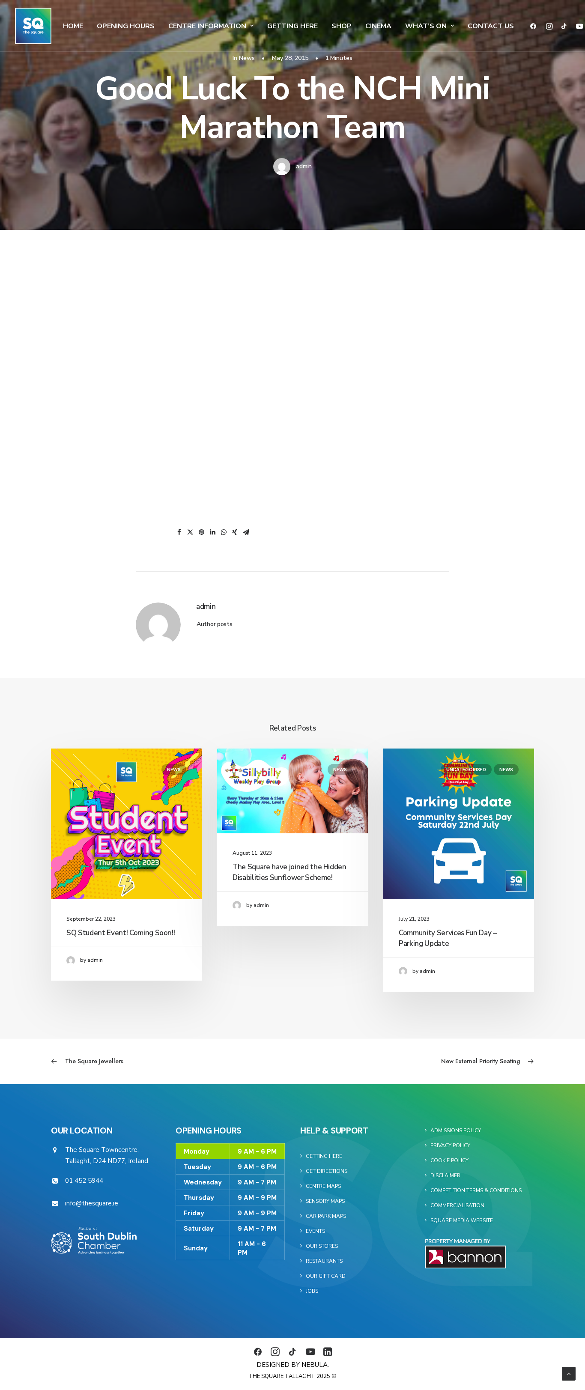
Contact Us (491, 26)
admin (304, 166)
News (247, 58)
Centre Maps (323, 1186)
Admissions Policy (455, 1130)
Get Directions (326, 1171)
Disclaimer (445, 1175)
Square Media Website (461, 1220)
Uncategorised (466, 770)
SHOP (341, 26)
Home (73, 26)
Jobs (312, 1291)
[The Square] (33, 26)
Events (315, 1231)
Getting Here (292, 26)
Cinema (378, 26)
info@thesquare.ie (91, 1203)
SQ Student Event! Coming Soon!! (120, 933)
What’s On (426, 26)
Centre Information (207, 26)
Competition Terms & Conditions (476, 1190)
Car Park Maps (326, 1216)
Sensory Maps (325, 1201)
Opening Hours (126, 26)
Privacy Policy (450, 1145)
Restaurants (324, 1261)
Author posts (215, 624)
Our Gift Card (326, 1276)
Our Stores (322, 1246)
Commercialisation (457, 1205)
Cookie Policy (449, 1160)
